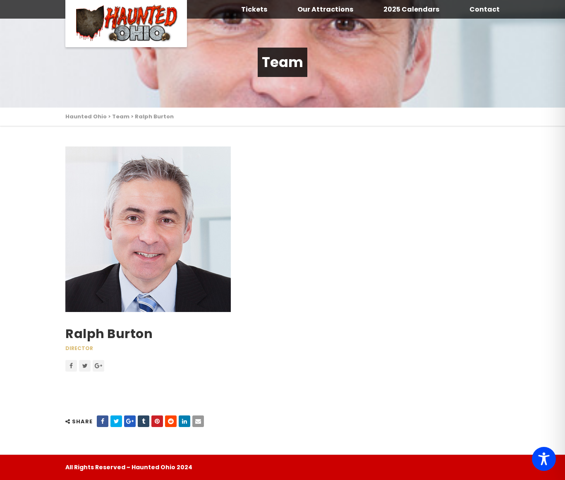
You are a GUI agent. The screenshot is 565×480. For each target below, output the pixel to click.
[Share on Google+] (130, 421)
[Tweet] (116, 421)
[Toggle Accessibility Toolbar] (544, 459)
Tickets (254, 9)
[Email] (198, 421)
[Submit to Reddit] (171, 421)
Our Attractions (325, 9)
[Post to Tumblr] (143, 421)
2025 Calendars (411, 9)
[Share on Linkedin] (184, 421)
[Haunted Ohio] (126, 23)
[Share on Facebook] (102, 421)
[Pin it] (157, 421)
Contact (484, 9)
